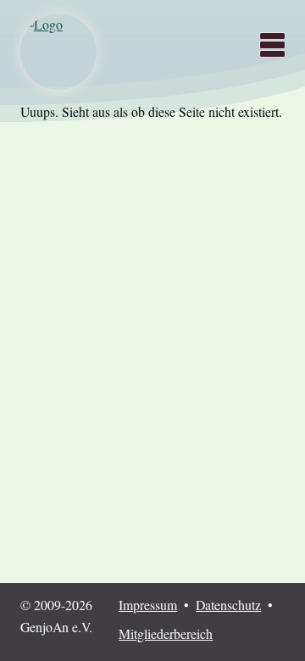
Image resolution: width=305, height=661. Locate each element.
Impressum (148, 605)
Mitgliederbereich (166, 633)
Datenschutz (228, 605)
